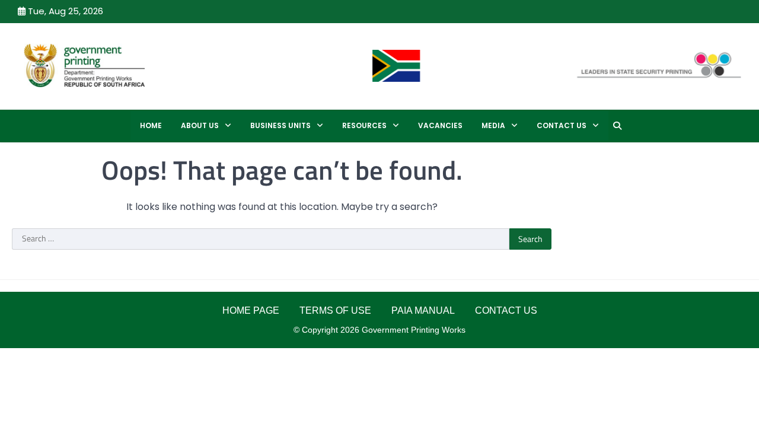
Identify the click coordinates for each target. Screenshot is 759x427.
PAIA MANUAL (423, 310)
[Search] (617, 126)
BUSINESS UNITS (280, 125)
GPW (193, 65)
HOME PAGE (250, 310)
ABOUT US (200, 125)
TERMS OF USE (335, 310)
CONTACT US (561, 125)
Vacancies (440, 125)
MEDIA (493, 125)
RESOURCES (364, 125)
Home (151, 125)
